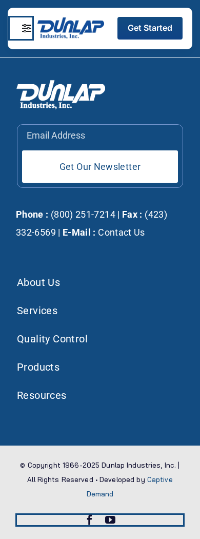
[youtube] (110, 520)
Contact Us (121, 232)
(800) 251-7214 (82, 214)
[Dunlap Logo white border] (70, 21)
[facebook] (90, 520)
